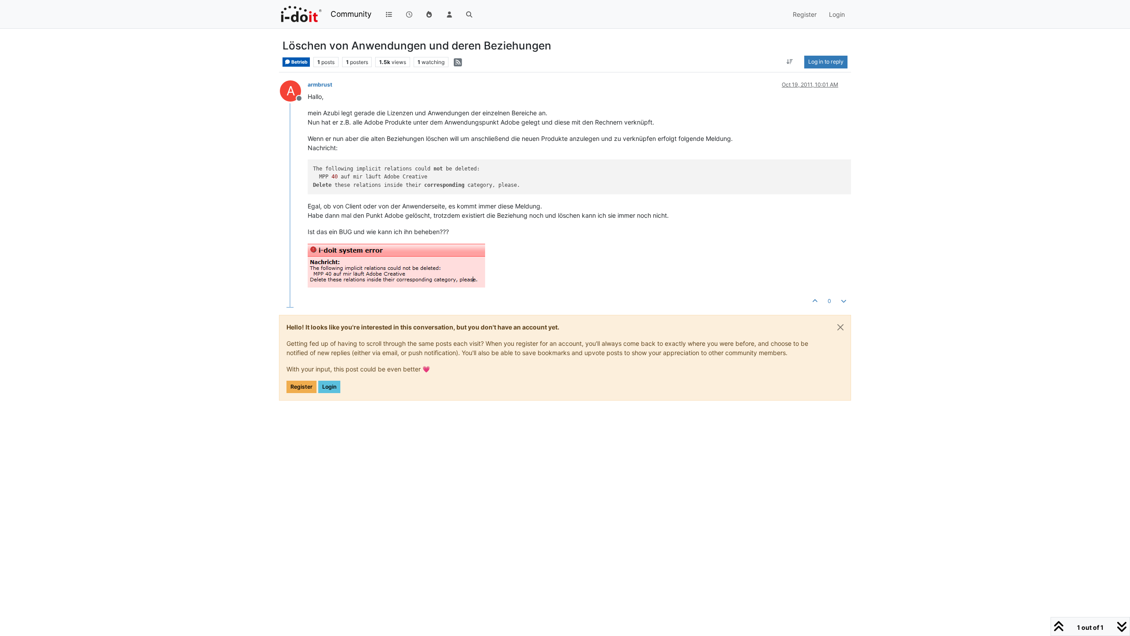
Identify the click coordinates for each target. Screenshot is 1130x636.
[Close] (840, 327)
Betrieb (299, 62)
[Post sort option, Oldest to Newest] (790, 62)
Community (351, 14)
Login (329, 386)
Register (301, 386)
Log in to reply (826, 61)
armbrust (320, 84)
